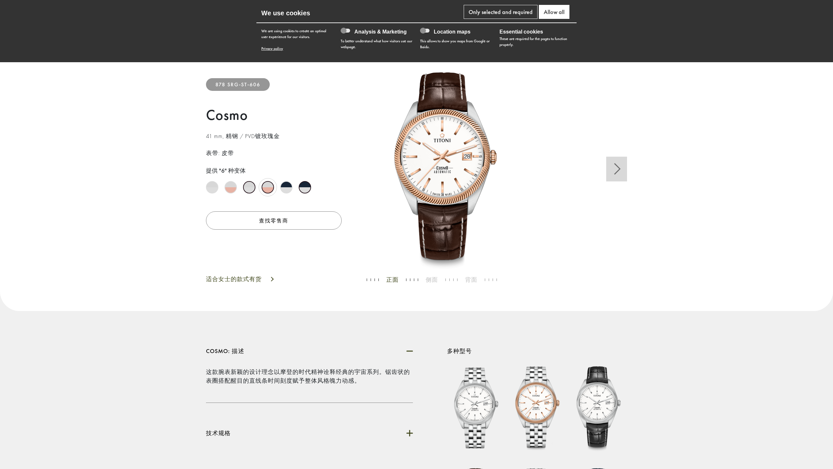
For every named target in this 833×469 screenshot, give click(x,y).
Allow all (554, 12)
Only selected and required (501, 12)
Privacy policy (272, 48)
